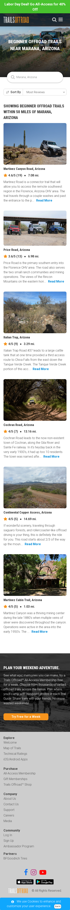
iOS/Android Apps (16, 759)
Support (9, 810)
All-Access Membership (20, 773)
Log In (8, 835)
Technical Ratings (15, 754)
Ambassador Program (19, 846)
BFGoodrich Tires (15, 858)
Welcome (10, 742)
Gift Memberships (15, 779)
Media (8, 821)
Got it (57, 906)
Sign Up (9, 841)
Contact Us (11, 804)
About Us (10, 798)
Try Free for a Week (25, 717)
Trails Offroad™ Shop (18, 784)
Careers (9, 815)
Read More (44, 200)
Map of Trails (12, 748)
